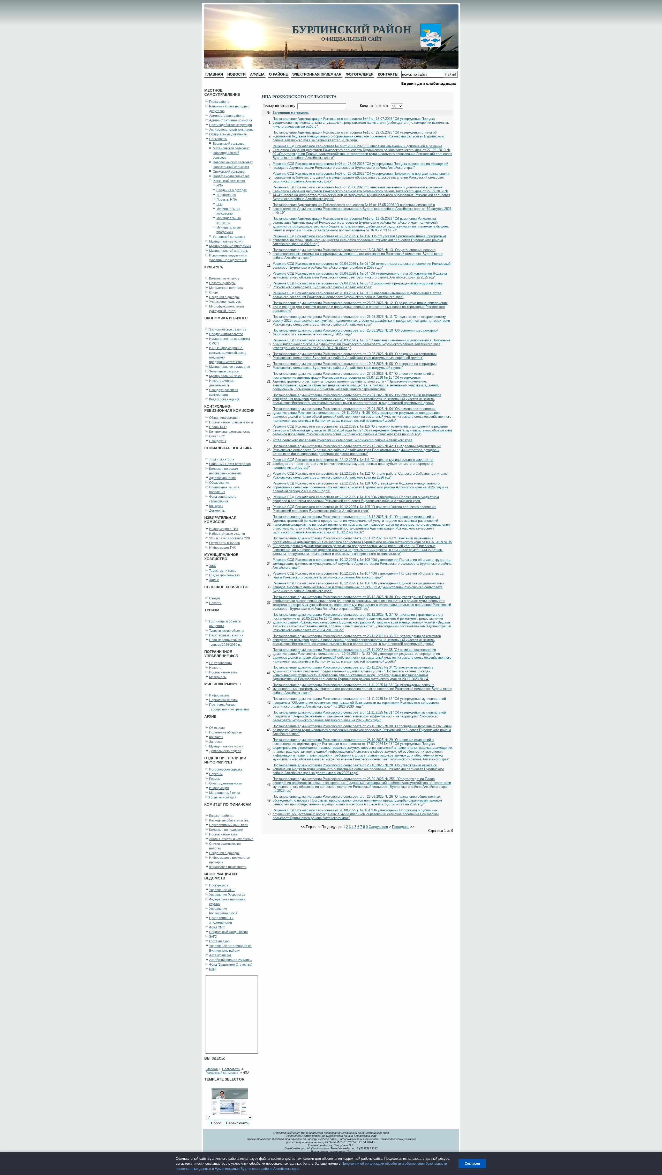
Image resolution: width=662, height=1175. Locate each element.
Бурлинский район (351, 30)
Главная (212, 1069)
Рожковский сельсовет (222, 1073)
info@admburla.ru (318, 1148)
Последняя (400, 827)
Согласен (472, 1163)
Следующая (378, 827)
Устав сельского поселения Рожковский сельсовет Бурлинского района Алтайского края (342, 440)
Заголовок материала (291, 113)
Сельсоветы (231, 1069)
